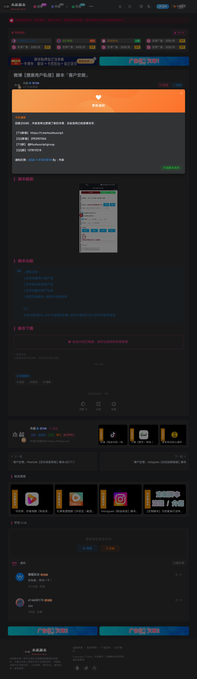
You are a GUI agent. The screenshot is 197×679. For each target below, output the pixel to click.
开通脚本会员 (171, 167)
